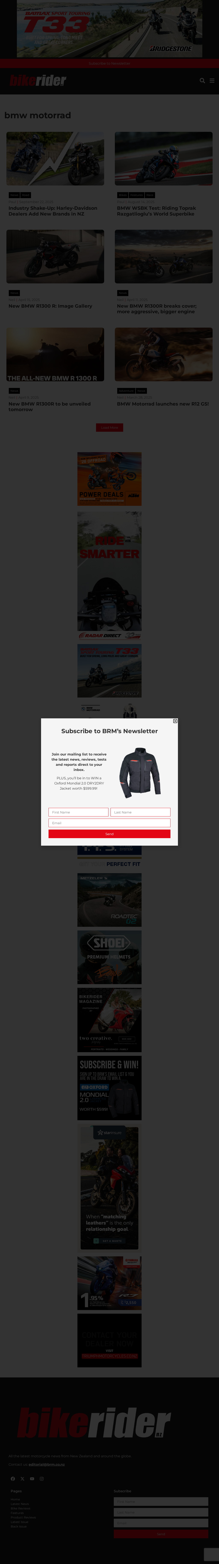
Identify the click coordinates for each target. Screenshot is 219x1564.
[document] (109, 782)
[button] (175, 721)
